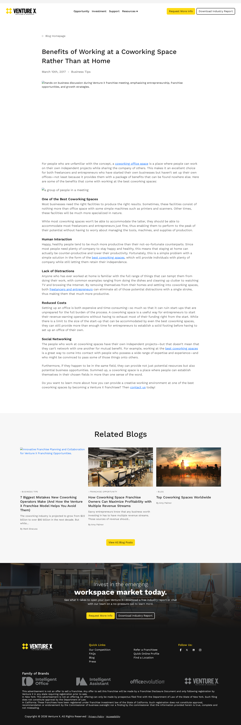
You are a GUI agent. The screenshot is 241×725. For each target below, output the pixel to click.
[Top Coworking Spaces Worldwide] (188, 467)
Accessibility (113, 716)
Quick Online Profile (146, 653)
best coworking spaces (108, 257)
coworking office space (131, 163)
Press (92, 661)
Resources (128, 11)
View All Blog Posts (121, 542)
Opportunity (81, 11)
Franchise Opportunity (103, 492)
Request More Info (181, 11)
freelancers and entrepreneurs (71, 289)
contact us (138, 387)
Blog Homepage (55, 36)
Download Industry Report (216, 11)
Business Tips (80, 71)
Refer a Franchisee (145, 649)
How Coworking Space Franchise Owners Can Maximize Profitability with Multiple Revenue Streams (119, 501)
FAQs (92, 653)
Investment (99, 11)
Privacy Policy (96, 716)
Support (114, 11)
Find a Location (144, 657)
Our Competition (99, 649)
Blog (161, 492)
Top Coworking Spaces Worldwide (183, 497)
